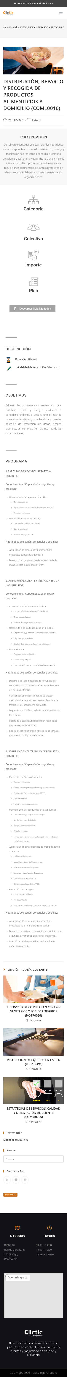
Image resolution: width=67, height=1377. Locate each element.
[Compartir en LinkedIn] (25, 1180)
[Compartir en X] (7, 1180)
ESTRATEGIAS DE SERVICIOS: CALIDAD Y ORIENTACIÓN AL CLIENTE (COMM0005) (33, 1113)
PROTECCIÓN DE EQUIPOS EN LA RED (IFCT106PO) (33, 1062)
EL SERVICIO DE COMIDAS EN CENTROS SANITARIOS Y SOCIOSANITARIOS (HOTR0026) (33, 1011)
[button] (61, 13)
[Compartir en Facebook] (16, 1180)
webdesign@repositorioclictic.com (35, 3)
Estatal (36, 120)
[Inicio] (4, 27)
